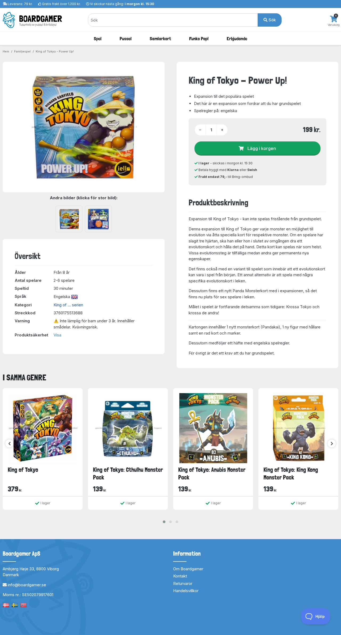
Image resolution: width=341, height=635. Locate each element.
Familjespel (22, 51)
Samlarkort (160, 38)
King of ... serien (68, 304)
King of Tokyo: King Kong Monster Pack (290, 473)
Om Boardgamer (188, 568)
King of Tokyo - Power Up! (55, 51)
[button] (164, 521)
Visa (57, 334)
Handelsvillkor (185, 590)
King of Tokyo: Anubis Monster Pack (211, 473)
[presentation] (9, 443)
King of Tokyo (23, 469)
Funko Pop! (199, 38)
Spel (98, 38)
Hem (6, 51)
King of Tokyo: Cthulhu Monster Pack (128, 473)
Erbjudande (237, 38)
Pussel (126, 38)
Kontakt (180, 576)
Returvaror (182, 583)
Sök (271, 19)
